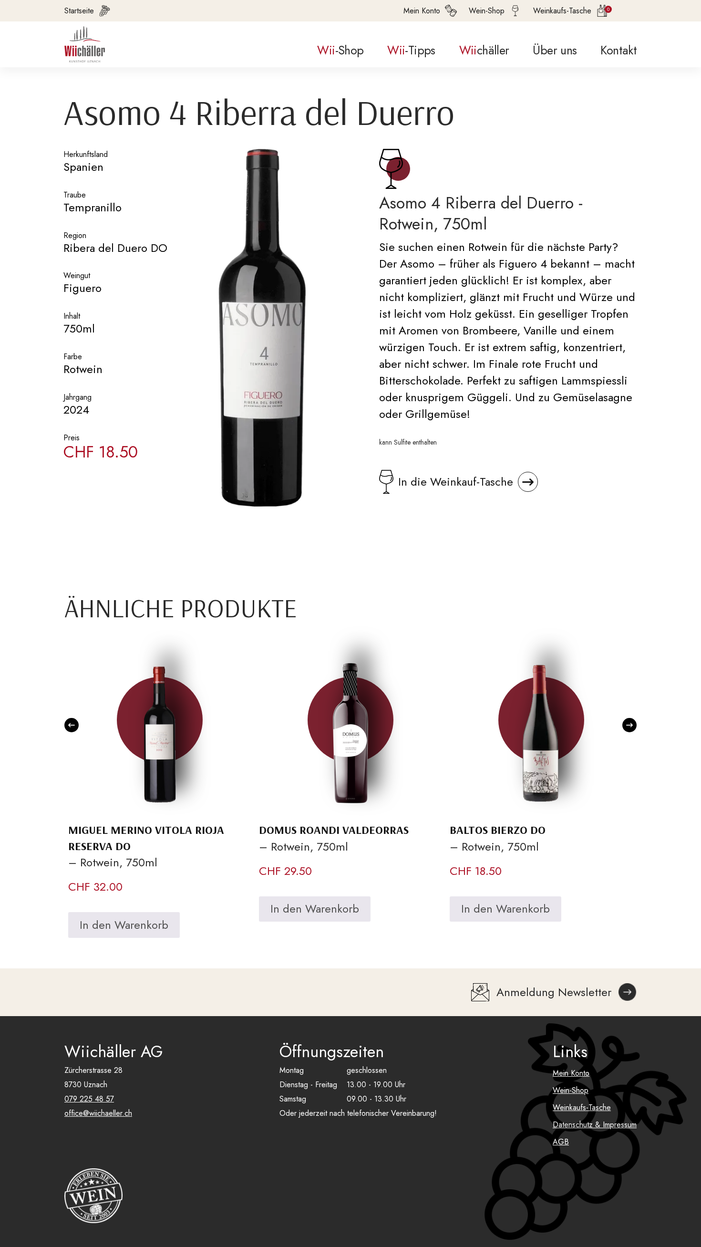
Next (629, 725)
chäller (484, 50)
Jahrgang (77, 397)
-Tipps (411, 50)
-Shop (340, 50)
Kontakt (618, 50)
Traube (74, 194)
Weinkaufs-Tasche (582, 1107)
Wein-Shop (570, 1090)
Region (74, 235)
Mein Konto (571, 1073)
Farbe (72, 356)
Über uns (555, 50)
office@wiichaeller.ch (98, 1113)
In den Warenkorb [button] (124, 924)
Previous (71, 725)
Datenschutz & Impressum (595, 1124)
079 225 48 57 (89, 1098)
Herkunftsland (85, 154)
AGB (561, 1141)
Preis (71, 437)
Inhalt (71, 316)
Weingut (76, 275)
